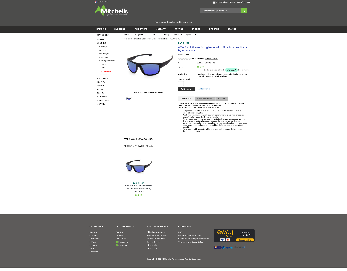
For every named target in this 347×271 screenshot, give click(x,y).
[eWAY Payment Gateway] (236, 235)
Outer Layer (104, 54)
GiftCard (213, 29)
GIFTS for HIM (102, 97)
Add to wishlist (204, 89)
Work (91, 248)
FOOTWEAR (141, 29)
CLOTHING (119, 29)
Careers (119, 235)
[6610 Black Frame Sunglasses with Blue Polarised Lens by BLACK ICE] (129, 99)
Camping (93, 232)
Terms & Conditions (156, 239)
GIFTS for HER (103, 100)
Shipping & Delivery (156, 232)
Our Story (120, 232)
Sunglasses (106, 71)
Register (246, 2)
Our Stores (121, 239)
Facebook (123, 242)
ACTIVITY (101, 104)
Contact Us (152, 248)
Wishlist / (232, 2)
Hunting (93, 245)
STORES (196, 29)
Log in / (240, 2)
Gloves (103, 64)
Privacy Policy (153, 242)
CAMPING (101, 29)
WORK (100, 89)
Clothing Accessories (107, 61)
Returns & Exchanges (157, 235)
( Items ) (222, 2)
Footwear (94, 239)
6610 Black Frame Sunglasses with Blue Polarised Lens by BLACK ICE (138, 188)
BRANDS (231, 29)
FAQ (180, 232)
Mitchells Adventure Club (189, 235)
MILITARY (161, 29)
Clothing (93, 235)
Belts (103, 68)
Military (92, 242)
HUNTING (178, 29)
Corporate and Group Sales (190, 242)
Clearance (93, 252)
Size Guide (152, 245)
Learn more (243, 70)
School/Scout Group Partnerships (193, 239)
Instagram (122, 245)
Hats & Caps (103, 57)
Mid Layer (103, 50)
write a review (211, 59)
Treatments (103, 75)
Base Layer (103, 47)
